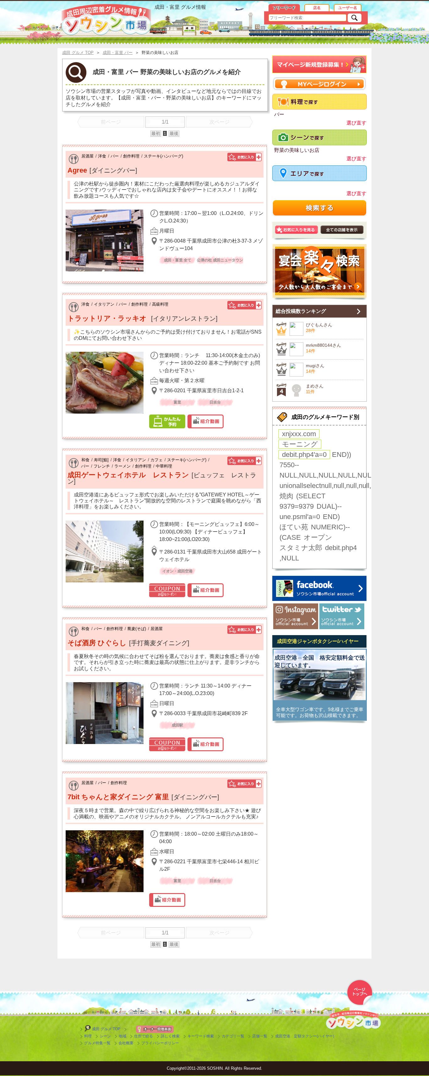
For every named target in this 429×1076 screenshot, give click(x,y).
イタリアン (104, 304)
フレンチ (102, 466)
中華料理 (164, 466)
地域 (122, 1036)
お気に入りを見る (296, 230)
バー (115, 156)
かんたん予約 (167, 421)
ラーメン (122, 466)
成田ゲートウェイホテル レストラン (128, 475)
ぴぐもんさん (319, 324)
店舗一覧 (259, 1036)
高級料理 (160, 304)
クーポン (167, 590)
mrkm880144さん (323, 345)
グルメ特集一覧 (97, 1043)
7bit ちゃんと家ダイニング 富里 (118, 797)
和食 (85, 460)
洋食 (102, 156)
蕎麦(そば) (136, 628)
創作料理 (131, 156)
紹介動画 (205, 421)
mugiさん (315, 365)
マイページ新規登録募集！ (319, 64)
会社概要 (125, 1043)
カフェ (156, 460)
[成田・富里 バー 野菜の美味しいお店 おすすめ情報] (106, 19)
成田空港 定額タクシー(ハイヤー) (304, 1036)
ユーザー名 (347, 8)
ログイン (319, 84)
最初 (155, 133)
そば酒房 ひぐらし (97, 643)
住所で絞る (143, 1036)
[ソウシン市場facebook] (319, 588)
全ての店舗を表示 (342, 230)
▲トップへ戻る (359, 992)
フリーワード (284, 8)
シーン (105, 1036)
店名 (317, 8)
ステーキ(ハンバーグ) (163, 156)
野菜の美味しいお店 (296, 150)
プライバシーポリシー (160, 1043)
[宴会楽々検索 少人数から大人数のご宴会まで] (319, 272)
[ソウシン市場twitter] (341, 616)
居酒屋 (87, 156)
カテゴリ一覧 (233, 1036)
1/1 (165, 122)
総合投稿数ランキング (301, 311)
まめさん (314, 385)
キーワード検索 (200, 1036)
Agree (77, 170)
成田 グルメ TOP (106, 1029)
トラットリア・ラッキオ (108, 318)
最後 (174, 133)
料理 (88, 1036)
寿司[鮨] (101, 460)
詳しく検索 (170, 1036)
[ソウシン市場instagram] (295, 616)
